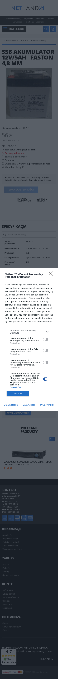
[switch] (45, 339)
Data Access (29, 404)
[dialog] (29, 339)
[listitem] (29, 331)
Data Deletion (11, 404)
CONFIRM (18, 393)
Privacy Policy (47, 404)
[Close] (52, 275)
